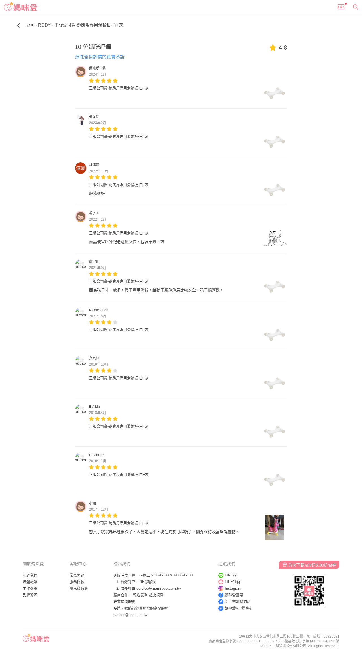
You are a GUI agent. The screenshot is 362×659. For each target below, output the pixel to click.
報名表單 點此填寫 (148, 595)
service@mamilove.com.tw (158, 588)
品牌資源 (30, 595)
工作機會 (30, 588)
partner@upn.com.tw (130, 615)
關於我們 (30, 575)
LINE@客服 (146, 582)
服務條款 (77, 582)
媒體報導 (30, 582)
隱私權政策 (79, 588)
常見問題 (77, 575)
